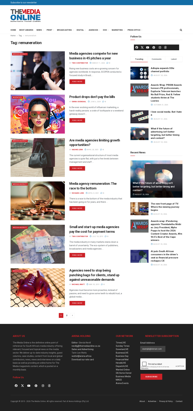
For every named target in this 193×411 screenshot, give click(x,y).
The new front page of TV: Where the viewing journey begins (165, 206)
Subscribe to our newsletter (24, 2)
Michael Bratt (78, 284)
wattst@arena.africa (81, 356)
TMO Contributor (80, 63)
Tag (20, 36)
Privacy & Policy (166, 401)
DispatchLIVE (122, 366)
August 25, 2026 (142, 194)
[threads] (165, 47)
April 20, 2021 (92, 150)
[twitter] (142, 47)
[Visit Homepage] (26, 15)
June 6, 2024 (95, 102)
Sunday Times (123, 346)
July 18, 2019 (97, 236)
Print (49, 30)
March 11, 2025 (98, 63)
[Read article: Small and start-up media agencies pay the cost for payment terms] (38, 244)
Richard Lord (78, 193)
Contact (179, 401)
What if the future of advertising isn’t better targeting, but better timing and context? (154, 186)
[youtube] (148, 47)
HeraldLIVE (121, 363)
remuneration (30, 36)
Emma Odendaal (79, 102)
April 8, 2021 (93, 193)
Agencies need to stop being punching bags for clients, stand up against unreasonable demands (94, 275)
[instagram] (160, 47)
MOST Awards (26, 30)
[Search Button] (180, 30)
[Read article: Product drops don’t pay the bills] (38, 114)
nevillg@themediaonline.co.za (86, 346)
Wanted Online (123, 369)
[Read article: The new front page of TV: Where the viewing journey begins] (139, 208)
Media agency (20, 54)
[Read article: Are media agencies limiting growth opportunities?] (38, 157)
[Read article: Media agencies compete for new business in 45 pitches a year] (38, 70)
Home (13, 30)
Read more (78, 81)
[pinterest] (154, 47)
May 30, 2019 (94, 284)
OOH (105, 30)
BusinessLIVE (122, 353)
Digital (80, 30)
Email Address (147, 343)
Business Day (122, 356)
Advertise (152, 401)
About (142, 401)
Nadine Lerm (77, 150)
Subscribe (151, 377)
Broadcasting (64, 30)
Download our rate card (83, 359)
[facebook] (137, 47)
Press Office (134, 30)
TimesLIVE (121, 342)
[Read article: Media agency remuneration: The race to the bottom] (38, 200)
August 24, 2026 (160, 265)
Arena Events (122, 383)
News (39, 30)
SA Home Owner (124, 373)
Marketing (117, 30)
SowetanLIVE (122, 349)
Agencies (93, 30)
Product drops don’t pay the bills (92, 97)
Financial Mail (122, 359)
